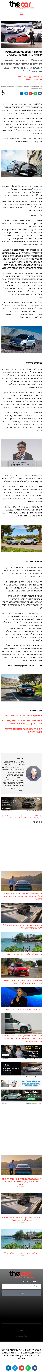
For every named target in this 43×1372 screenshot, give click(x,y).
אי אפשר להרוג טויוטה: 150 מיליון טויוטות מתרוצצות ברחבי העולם (23, 53)
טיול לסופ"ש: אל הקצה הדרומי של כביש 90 (24, 954)
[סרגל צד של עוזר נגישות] (3, 92)
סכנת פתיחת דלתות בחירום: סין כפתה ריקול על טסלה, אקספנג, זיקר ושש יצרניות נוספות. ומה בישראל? (22, 896)
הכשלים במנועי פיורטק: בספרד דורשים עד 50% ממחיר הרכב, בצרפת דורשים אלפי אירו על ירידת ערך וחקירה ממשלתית (22, 1038)
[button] (22, 14)
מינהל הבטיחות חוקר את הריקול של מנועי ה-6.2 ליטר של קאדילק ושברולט (22, 926)
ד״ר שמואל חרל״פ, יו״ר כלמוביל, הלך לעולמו (23, 1009)
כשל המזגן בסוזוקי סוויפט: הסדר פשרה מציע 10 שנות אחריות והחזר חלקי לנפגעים (22, 981)
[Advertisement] (21, 847)
